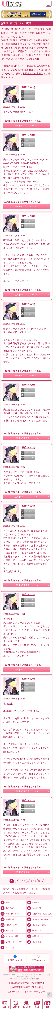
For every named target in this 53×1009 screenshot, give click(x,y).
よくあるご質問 (12, 936)
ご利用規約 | (37, 983)
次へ (40, 881)
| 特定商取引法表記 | (21, 987)
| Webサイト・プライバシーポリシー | (26, 991)
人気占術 (9, 931)
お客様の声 (10, 919)
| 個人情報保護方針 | (19, 983)
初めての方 (10, 908)
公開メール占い (12, 925)
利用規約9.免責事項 (33, 73)
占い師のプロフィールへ (26, 125)
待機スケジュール (13, 914)
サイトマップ (11, 948)
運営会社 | (37, 987)
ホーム (8, 902)
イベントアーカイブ (14, 942)
